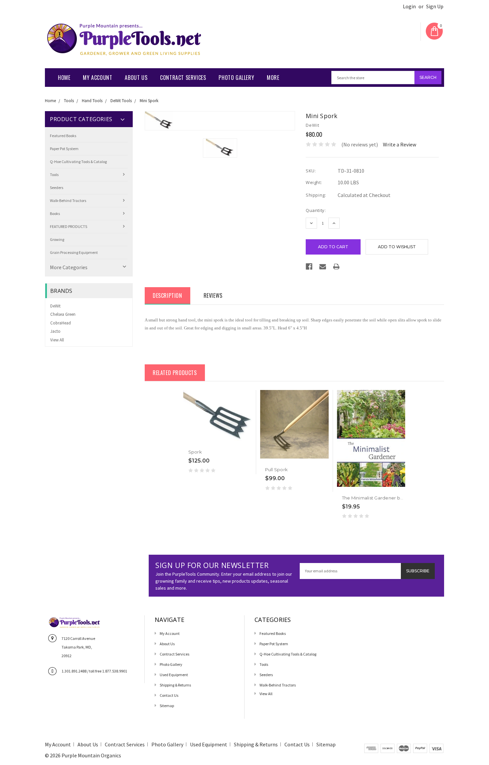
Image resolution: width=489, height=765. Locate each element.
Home (64, 78)
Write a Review (399, 144)
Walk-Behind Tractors (68, 200)
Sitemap (167, 705)
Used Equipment (174, 674)
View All (57, 340)
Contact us (169, 695)
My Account (97, 78)
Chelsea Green (63, 314)
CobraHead (60, 323)
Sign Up (434, 6)
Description (167, 295)
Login (409, 6)
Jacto (55, 331)
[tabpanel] (217, 432)
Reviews (213, 295)
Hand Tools (92, 100)
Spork (195, 452)
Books (55, 213)
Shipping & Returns (175, 684)
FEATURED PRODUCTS (68, 226)
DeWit (55, 306)
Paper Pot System (64, 148)
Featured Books (63, 135)
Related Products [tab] (175, 373)
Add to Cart (277, 459)
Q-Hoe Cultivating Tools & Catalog (78, 161)
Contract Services (183, 78)
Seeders (56, 187)
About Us (136, 78)
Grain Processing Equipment (74, 252)
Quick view (188, 441)
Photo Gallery (236, 78)
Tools (69, 100)
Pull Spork (276, 469)
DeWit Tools (121, 100)
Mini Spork (149, 100)
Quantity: (316, 210)
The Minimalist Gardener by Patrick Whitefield (393, 497)
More (273, 78)
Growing (57, 239)
